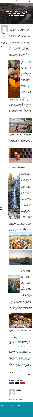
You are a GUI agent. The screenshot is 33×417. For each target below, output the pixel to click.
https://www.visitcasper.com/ (16, 366)
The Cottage (17, 340)
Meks (5, 407)
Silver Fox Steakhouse (18, 342)
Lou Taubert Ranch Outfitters (22, 357)
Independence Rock (13, 222)
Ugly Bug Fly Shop (23, 358)
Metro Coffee (11, 337)
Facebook (10, 378)
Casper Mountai (27, 178)
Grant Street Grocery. (27, 62)
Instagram (15, 378)
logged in (14, 399)
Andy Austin (3, 33)
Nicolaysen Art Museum (13, 360)
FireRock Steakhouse (12, 341)
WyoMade (29, 357)
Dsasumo (14, 343)
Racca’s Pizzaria (29, 340)
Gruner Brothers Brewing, (18, 347)
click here (18, 40)
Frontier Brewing (24, 97)
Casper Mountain (19, 351)
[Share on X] (1, 209)
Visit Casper (11, 46)
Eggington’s (16, 336)
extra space (13, 35)
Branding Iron (11, 145)
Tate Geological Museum (14, 301)
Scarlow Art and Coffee (25, 291)
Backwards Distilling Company (22, 135)
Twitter (18, 378)
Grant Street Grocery (27, 336)
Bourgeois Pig (26, 193)
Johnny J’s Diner (20, 336)
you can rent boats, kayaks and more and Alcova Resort (18, 353)
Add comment (21, 16)
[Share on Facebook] (1, 207)
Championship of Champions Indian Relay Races (19, 100)
